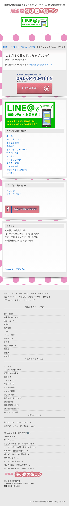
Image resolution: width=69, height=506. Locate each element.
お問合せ (10, 173)
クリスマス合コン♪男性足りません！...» (20, 447)
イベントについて (14, 139)
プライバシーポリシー (13, 300)
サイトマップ (29, 300)
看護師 (6, 353)
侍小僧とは (11, 146)
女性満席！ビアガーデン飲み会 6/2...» (19, 426)
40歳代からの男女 (27, 47)
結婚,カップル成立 (11, 412)
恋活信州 (7, 356)
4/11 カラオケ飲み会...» (13, 461)
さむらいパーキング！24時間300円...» (19, 444)
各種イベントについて (16, 170)
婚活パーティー (10, 346)
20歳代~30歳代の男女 (12, 370)
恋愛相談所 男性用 (11, 409)
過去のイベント (13, 153)
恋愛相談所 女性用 (11, 405)
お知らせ (10, 156)
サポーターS (12, 166)
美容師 (6, 349)
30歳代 (6, 331)
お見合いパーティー (12, 317)
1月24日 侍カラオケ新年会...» (16, 454)
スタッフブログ (13, 159)
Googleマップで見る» (15, 269)
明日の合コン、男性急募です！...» (17, 465)
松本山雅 (7, 328)
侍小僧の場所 (9, 395)
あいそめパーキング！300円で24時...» (19, 468)
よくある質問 (12, 143)
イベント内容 (9, 335)
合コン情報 (8, 314)
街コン (14, 293)
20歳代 (6, 324)
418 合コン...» (9, 436)
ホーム (9, 136)
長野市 (6, 342)
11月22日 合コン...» (12, 458)
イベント (14, 47)
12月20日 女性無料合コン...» (16, 451)
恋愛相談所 (8, 402)
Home (6, 47)
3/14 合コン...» (10, 440)
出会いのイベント (11, 321)
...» (5, 429)
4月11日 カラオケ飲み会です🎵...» (17, 433)
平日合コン (8, 338)
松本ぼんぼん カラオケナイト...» (17, 422)
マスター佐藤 (12, 163)
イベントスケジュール (16, 149)
